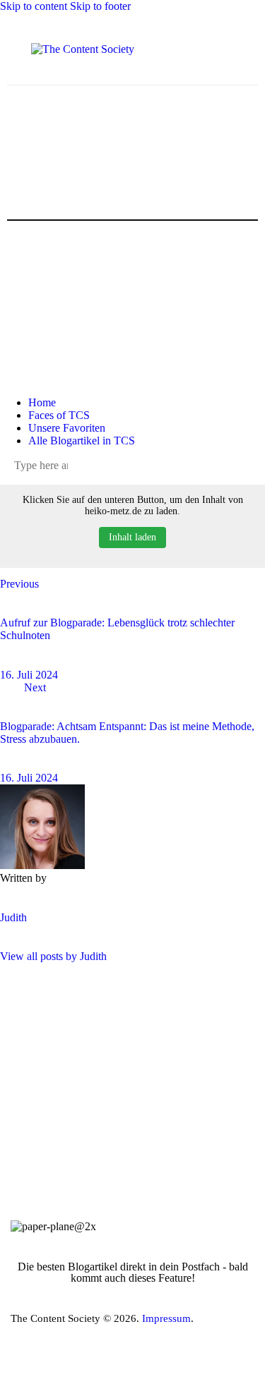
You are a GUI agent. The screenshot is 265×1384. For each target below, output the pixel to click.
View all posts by (53, 956)
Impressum (166, 1318)
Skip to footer (100, 6)
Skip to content (33, 6)
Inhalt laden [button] (132, 537)
